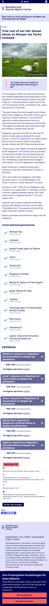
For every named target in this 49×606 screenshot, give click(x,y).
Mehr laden (9, 464)
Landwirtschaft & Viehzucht (10, 477)
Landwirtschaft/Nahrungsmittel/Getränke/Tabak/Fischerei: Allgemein (21, 479)
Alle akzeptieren (24, 595)
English (26, 369)
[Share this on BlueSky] (11, 513)
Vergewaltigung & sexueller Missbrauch (25, 494)
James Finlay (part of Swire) (10, 471)
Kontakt (16, 539)
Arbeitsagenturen (25, 477)
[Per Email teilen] (15, 513)
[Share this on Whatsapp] (2, 513)
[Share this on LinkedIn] (8, 513)
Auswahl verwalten (24, 601)
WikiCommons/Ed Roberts (36, 74)
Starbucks (26, 471)
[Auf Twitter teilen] (5, 513)
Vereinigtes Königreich (9, 488)
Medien (27, 537)
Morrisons (20, 471)
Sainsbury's (33, 471)
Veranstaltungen (11, 537)
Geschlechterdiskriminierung (10, 496)
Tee (19, 477)
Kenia (16, 488)
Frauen (21, 496)
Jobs (21, 537)
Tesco (38, 471)
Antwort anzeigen (15, 234)
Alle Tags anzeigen (14, 504)
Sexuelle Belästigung (8, 494)
